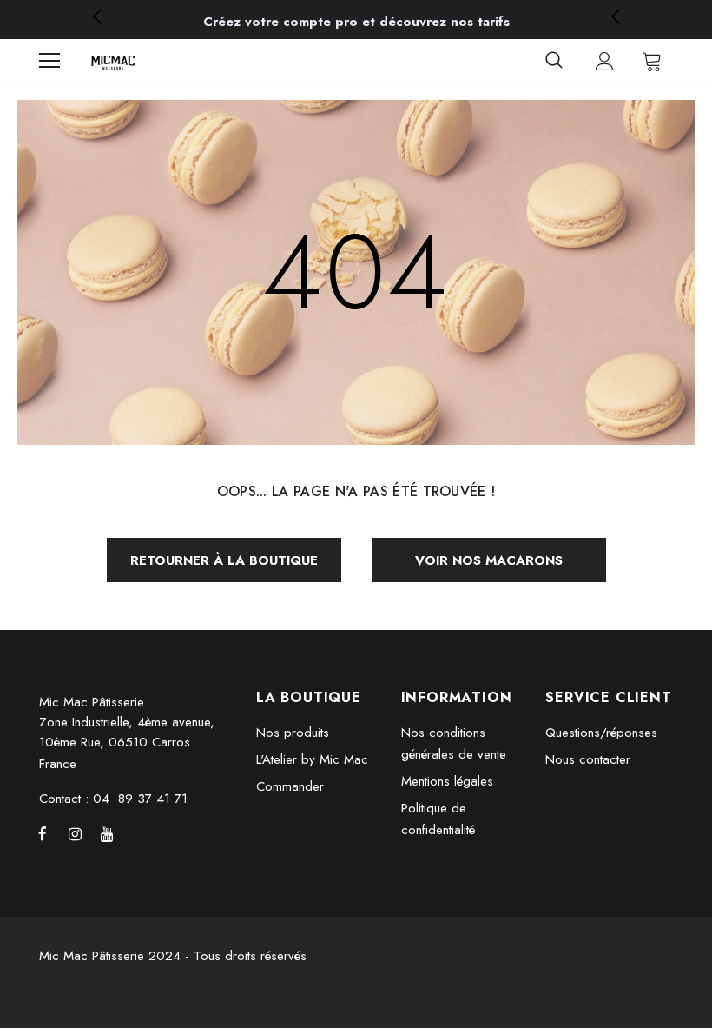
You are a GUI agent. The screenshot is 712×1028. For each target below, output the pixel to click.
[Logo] (113, 61)
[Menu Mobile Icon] (49, 60)
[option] (356, 22)
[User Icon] (605, 61)
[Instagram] (74, 833)
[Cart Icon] (652, 60)
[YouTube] (106, 833)
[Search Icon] (554, 61)
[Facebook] (42, 833)
